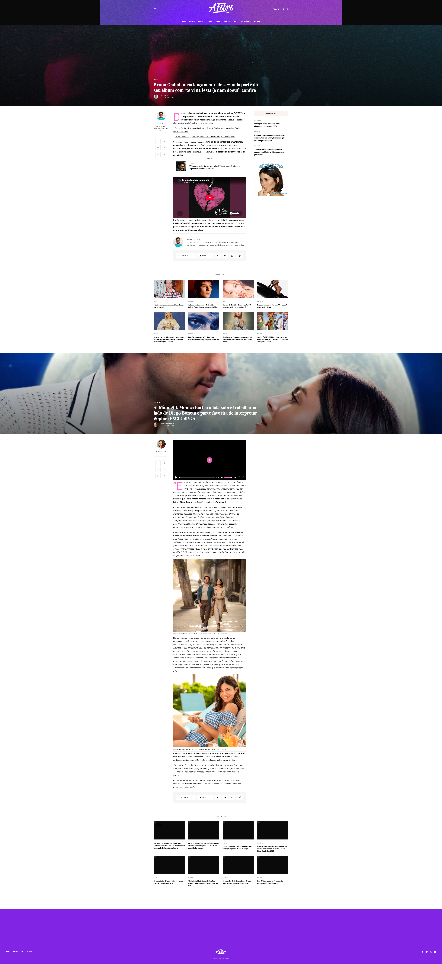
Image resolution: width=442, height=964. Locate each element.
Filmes (259, 334)
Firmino (165, 95)
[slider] (197, 477)
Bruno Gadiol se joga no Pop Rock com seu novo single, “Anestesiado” (205, 136)
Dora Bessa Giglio (168, 423)
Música (156, 79)
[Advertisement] (221, 930)
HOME (8, 952)
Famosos (257, 146)
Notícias (257, 131)
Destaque (257, 120)
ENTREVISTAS (18, 952)
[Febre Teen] (221, 8)
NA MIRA (30, 952)
